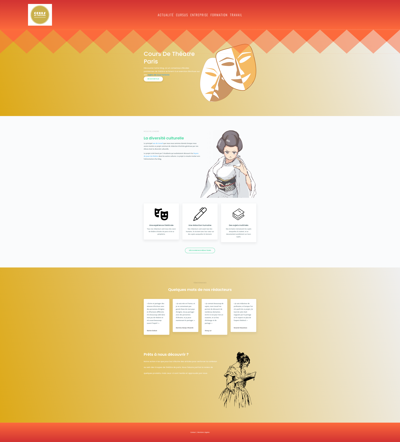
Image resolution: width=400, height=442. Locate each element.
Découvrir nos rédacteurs (200, 250)
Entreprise (199, 15)
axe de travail (158, 143)
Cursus (182, 15)
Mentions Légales (203, 432)
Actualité (166, 15)
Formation (219, 15)
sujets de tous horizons (158, 74)
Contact (193, 432)
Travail (236, 15)
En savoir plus (153, 79)
